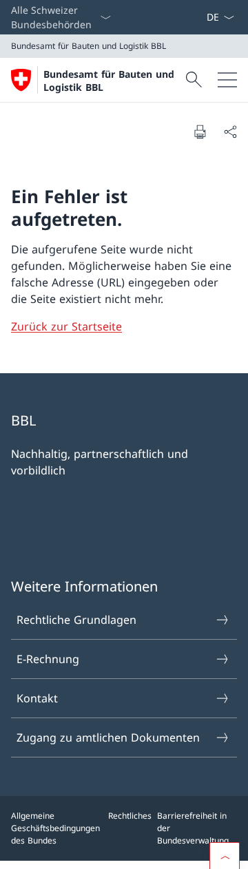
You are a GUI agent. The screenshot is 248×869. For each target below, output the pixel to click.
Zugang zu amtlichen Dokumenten (108, 737)
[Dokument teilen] (230, 131)
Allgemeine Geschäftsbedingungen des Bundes (55, 828)
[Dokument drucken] (200, 131)
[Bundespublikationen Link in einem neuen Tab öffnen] (195, 17)
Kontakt (37, 698)
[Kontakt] (200, 17)
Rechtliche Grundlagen (76, 619)
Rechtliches (130, 815)
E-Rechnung (48, 659)
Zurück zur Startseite (66, 326)
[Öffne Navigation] (227, 80)
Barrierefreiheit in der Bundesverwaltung (193, 828)
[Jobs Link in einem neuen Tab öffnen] (184, 17)
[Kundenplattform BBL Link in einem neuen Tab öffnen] (189, 17)
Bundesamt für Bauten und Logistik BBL (108, 80)
